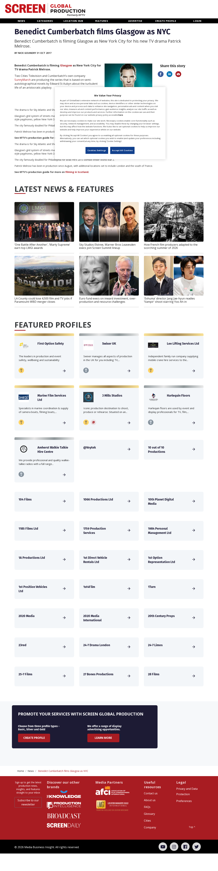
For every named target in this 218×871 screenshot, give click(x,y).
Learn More (103, 738)
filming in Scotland (76, 172)
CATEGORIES (45, 20)
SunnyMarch (22, 80)
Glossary (149, 814)
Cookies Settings (97, 150)
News (31, 771)
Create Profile (34, 738)
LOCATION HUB (73, 20)
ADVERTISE (135, 20)
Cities (147, 820)
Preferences (184, 801)
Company (150, 827)
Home (20, 771)
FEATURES (101, 20)
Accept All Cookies (122, 150)
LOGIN (197, 20)
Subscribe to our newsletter (28, 802)
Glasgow (66, 65)
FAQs (147, 807)
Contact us (151, 793)
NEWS (21, 20)
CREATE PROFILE (165, 20)
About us (149, 800)
